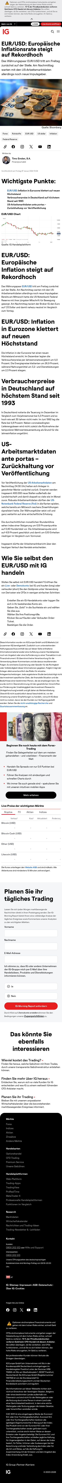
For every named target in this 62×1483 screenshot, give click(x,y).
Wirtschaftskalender (17, 1221)
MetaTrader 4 (13, 1195)
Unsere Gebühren (15, 1166)
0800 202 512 (13, 1247)
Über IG (10, 1288)
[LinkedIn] (49, 147)
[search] (52, 32)
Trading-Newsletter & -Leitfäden (23, 1229)
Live (7, 585)
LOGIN (35, 24)
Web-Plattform (14, 1178)
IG (7, 1284)
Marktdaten (12, 1216)
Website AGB (31, 867)
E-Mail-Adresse (12, 953)
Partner (21, 1464)
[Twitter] (31, 147)
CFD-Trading (12, 1157)
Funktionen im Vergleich (18, 1204)
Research (11, 1211)
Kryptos (8, 812)
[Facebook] (14, 147)
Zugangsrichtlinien (34, 1016)
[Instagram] (22, 147)
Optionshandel (13, 1153)
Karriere (30, 1464)
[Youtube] (40, 147)
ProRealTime (12, 1191)
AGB (35, 1284)
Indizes (43, 812)
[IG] (6, 31)
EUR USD (29, 133)
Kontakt (10, 1238)
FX (19, 812)
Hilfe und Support (34, 1247)
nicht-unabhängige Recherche (34, 703)
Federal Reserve (10, 139)
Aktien (30, 812)
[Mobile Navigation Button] (58, 32)
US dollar (41, 133)
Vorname (9, 926)
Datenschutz (45, 1284)
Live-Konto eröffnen (51, 24)
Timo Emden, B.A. (21, 158)
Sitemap (14, 1284)
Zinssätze (11, 1136)
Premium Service (15, 1162)
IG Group (11, 1464)
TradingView (12, 1187)
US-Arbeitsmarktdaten (40, 482)
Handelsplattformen (17, 1173)
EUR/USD (12, 190)
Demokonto (22, 585)
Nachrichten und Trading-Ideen (22, 1225)
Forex (5, 133)
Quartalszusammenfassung (12, 706)
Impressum (25, 1284)
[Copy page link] (5, 147)
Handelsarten (13, 1148)
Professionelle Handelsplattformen (24, 1200)
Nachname (10, 940)
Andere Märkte (14, 1141)
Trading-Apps (13, 1183)
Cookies (20, 1288)
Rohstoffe (16, 133)
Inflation (53, 133)
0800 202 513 (13, 1255)
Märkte (10, 1119)
